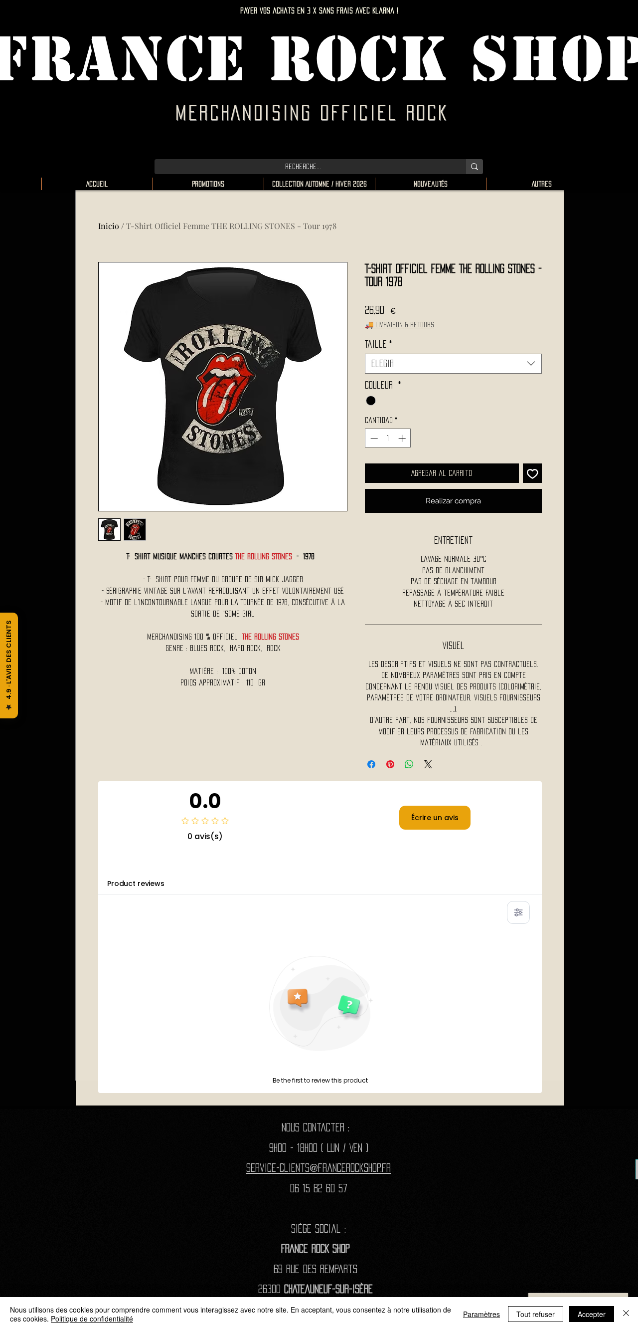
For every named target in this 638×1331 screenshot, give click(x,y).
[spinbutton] (388, 438)
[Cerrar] (626, 1314)
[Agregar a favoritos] (532, 473)
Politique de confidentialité (92, 1319)
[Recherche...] (474, 166)
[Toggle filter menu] (518, 912)
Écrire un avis (435, 818)
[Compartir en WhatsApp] (409, 764)
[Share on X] (428, 764)
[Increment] (403, 438)
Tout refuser (535, 1314)
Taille (378, 344)
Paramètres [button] (481, 1314)
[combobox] (453, 364)
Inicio (108, 226)
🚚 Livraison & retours (399, 324)
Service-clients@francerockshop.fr (318, 1167)
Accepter (592, 1314)
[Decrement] (373, 438)
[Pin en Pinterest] (390, 764)
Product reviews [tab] (135, 883)
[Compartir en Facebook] (371, 764)
